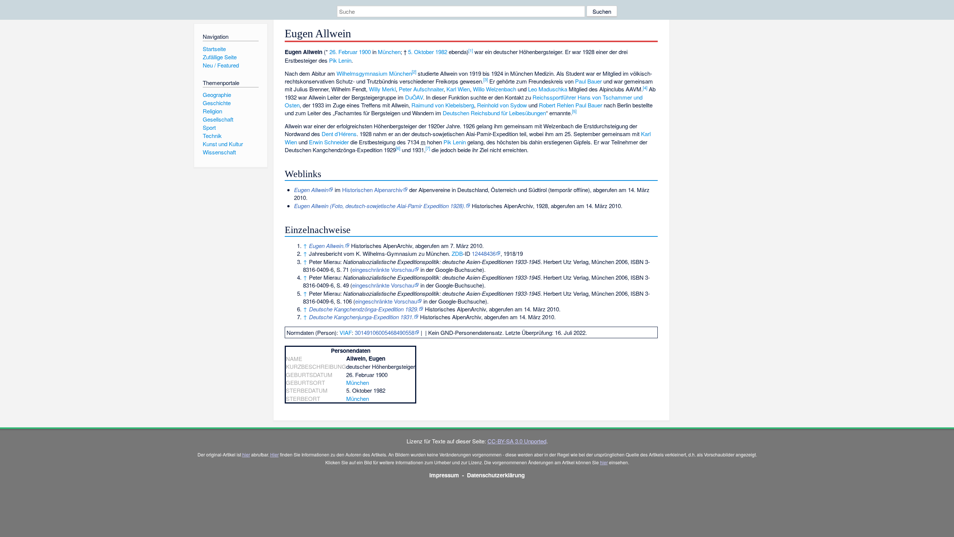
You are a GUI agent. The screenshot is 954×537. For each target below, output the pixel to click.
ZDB (457, 253)
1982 (441, 52)
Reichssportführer (554, 97)
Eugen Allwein (311, 190)
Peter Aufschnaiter (421, 89)
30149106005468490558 (384, 332)
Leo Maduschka (547, 89)
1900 (365, 52)
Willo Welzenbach (494, 89)
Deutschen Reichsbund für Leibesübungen (494, 113)
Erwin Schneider (329, 142)
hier (246, 454)
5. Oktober (421, 52)
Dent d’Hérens (339, 134)
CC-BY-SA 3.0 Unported (516, 441)
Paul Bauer (588, 81)
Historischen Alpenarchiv (372, 190)
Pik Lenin (340, 60)
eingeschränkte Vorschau (383, 269)
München (389, 52)
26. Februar (343, 52)
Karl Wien (458, 89)
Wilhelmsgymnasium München (374, 73)
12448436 (484, 253)
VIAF (345, 332)
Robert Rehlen (556, 105)
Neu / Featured (221, 65)
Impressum (444, 475)
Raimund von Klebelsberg (442, 105)
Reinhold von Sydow (502, 105)
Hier (274, 454)
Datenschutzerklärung (496, 475)
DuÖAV (414, 97)
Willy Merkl (382, 89)
